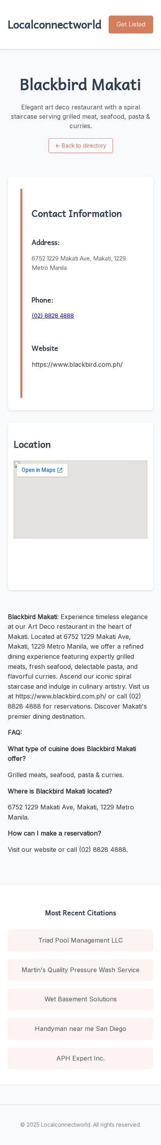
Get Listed (130, 24)
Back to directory (80, 145)
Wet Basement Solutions (81, 999)
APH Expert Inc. (80, 1058)
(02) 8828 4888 (53, 315)
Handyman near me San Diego (80, 1028)
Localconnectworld (55, 24)
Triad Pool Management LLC (80, 940)
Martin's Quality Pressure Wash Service (80, 970)
